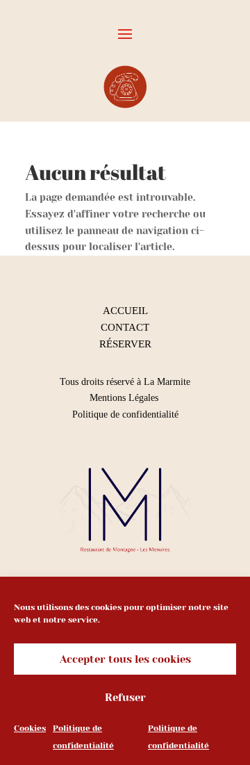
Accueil (125, 310)
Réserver (125, 343)
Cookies (30, 728)
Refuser (125, 697)
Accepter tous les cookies (125, 659)
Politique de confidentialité (125, 414)
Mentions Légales (125, 398)
